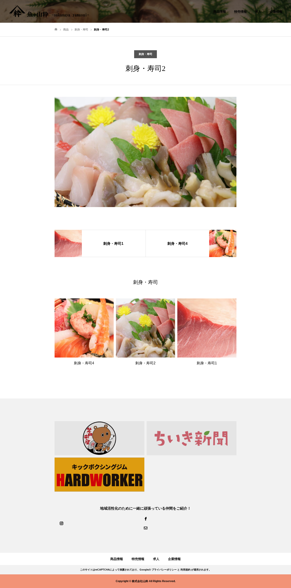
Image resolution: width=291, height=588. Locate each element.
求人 (258, 11)
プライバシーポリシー (164, 569)
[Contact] (145, 527)
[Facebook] (145, 518)
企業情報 (276, 11)
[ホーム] (56, 29)
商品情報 (219, 11)
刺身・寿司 (145, 54)
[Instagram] (61, 523)
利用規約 (186, 569)
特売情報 (240, 11)
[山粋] (49, 11)
